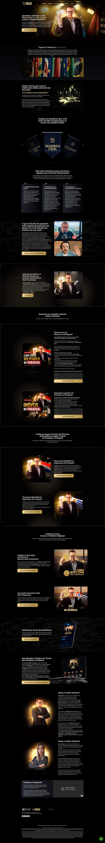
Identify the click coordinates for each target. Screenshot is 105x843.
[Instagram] (25, 816)
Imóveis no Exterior (64, 3)
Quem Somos (78, 3)
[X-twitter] (27, 816)
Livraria (72, 3)
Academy (56, 3)
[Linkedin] (29, 816)
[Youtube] (23, 816)
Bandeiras (44, 3)
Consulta (50, 3)
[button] (22, 145)
